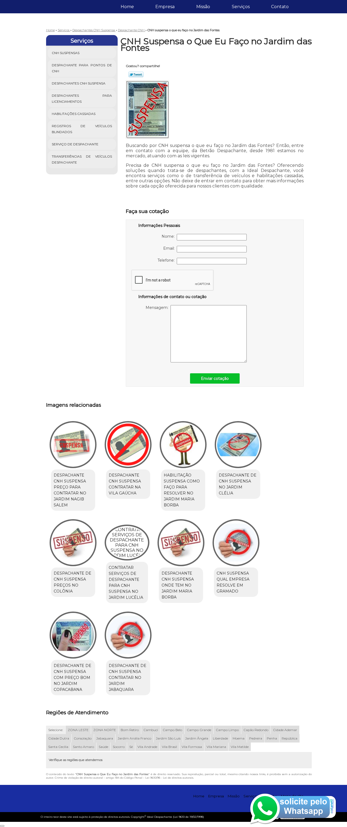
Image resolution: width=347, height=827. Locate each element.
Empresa (165, 6)
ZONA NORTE (104, 730)
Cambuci (150, 730)
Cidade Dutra (58, 738)
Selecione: (55, 730)
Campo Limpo (227, 730)
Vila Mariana (216, 747)
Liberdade (220, 738)
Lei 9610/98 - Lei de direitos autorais (169, 777)
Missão (203, 6)
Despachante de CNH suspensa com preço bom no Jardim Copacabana (72, 677)
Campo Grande (199, 730)
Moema (239, 738)
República (289, 738)
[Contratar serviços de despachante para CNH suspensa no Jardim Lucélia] (127, 542)
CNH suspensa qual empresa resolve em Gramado (233, 582)
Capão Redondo (255, 730)
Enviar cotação (215, 378)
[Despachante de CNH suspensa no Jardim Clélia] (238, 444)
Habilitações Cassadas (73, 114)
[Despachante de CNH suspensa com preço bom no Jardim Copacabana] (73, 635)
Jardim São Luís (168, 738)
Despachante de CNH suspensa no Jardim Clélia (237, 484)
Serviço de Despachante (75, 144)
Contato (280, 6)
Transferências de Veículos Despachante (82, 159)
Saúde (103, 747)
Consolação (83, 738)
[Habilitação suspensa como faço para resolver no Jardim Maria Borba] (183, 444)
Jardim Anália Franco (134, 738)
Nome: (169, 236)
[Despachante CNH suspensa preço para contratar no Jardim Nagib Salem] (73, 444)
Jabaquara (104, 738)
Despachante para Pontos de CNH (82, 68)
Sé (131, 747)
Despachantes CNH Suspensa (78, 83)
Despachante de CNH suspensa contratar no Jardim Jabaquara (127, 677)
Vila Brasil (169, 747)
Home (127, 6)
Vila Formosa (192, 747)
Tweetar (135, 74)
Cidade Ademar (285, 730)
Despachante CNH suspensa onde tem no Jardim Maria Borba (178, 585)
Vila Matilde (240, 747)
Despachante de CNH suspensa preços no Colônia (72, 582)
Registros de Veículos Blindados (82, 129)
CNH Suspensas (65, 53)
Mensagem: (158, 307)
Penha (272, 738)
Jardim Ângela (196, 738)
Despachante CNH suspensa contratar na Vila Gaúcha (125, 484)
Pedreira (255, 738)
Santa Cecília (58, 747)
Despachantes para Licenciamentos (82, 98)
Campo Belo (172, 730)
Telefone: (167, 260)
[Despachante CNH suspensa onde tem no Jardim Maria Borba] (181, 542)
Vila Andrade (147, 747)
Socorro (119, 747)
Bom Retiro (130, 730)
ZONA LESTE (78, 730)
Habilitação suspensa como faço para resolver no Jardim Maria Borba (182, 490)
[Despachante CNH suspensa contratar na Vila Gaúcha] (128, 444)
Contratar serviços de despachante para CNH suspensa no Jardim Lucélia (126, 582)
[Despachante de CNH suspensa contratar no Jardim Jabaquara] (128, 635)
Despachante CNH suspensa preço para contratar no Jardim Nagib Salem (70, 490)
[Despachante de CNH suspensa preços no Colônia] (73, 542)
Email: (170, 248)
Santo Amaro (83, 747)
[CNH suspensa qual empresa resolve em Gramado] (236, 542)
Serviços (241, 6)
